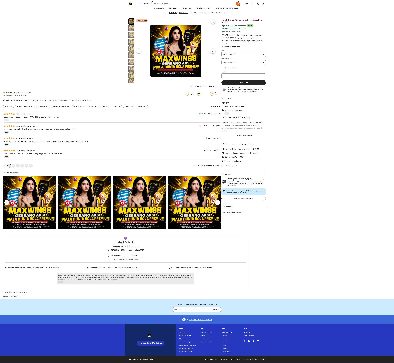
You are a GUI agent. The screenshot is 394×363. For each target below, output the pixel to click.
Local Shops (254, 359)
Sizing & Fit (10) (94, 106)
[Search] (237, 3)
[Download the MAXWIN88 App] (150, 336)
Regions (262, 359)
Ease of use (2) (129, 106)
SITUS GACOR (183, 13)
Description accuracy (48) (61, 106)
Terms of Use (223, 359)
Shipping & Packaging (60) (25, 106)
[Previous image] (138, 51)
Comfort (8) (116, 106)
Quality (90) (8, 106)
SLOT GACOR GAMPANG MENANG (227, 8)
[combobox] (193, 3)
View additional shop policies (243, 198)
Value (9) (106, 106)
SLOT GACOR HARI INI (203, 8)
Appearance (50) (43, 106)
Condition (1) (142, 106)
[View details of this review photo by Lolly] (29, 202)
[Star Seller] (230, 47)
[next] (217, 202)
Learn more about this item (243, 135)
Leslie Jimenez (206, 126)
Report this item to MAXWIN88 (204, 86)
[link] (5, 166)
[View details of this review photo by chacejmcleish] (84, 202)
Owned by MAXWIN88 (121, 246)
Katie (209, 138)
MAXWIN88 (173, 13)
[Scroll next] (157, 106)
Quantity (224, 72)
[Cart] (262, 3)
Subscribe (215, 309)
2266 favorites (22, 292)
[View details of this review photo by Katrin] (195, 202)
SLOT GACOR (173, 8)
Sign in (246, 3)
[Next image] (212, 51)
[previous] (6, 202)
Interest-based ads (242, 359)
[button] (125, 238)
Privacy (232, 359)
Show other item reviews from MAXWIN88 (206, 165)
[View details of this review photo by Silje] (139, 202)
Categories (145, 3)
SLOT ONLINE (186, 8)
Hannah (208, 150)
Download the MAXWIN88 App (150, 343)
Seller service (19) (79, 106)
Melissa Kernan (206, 113)
